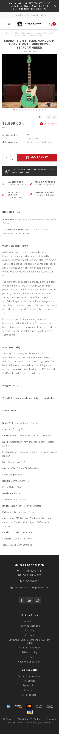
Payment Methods (29, 625)
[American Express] (8, 706)
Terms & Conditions (29, 647)
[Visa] (30, 712)
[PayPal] (39, 706)
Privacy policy (29, 652)
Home (9, 33)
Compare (29, 690)
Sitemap (29, 656)
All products (29, 694)
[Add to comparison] (54, 117)
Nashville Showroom (29, 661)
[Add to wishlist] (48, 117)
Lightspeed (17, 722)
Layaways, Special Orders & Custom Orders (29, 641)
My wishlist (29, 685)
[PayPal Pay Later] (49, 706)
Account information (29, 676)
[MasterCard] (29, 706)
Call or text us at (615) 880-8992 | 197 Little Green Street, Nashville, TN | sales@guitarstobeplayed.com (29, 6)
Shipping (29, 630)
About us (29, 621)
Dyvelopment (44, 722)
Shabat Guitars (29, 51)
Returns (29, 635)
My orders (29, 680)
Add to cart (39, 157)
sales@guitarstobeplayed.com (31, 587)
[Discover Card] (18, 706)
